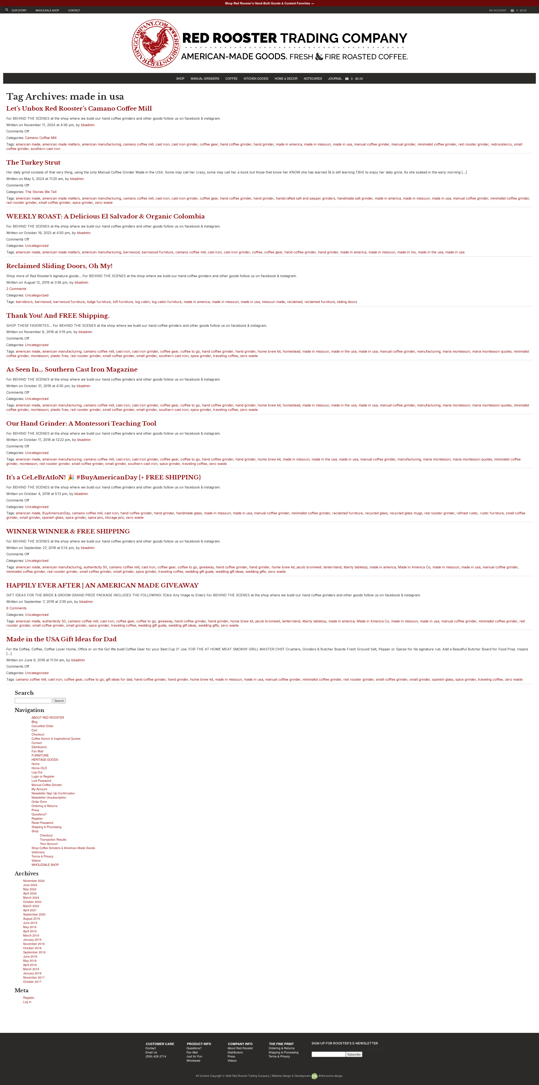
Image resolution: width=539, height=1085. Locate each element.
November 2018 (34, 944)
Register (37, 818)
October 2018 (32, 948)
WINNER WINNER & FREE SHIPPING (68, 531)
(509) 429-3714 (158, 1023)
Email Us (153, 1019)
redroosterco (501, 144)
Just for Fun (217, 1023)
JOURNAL (335, 78)
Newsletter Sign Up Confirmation (53, 793)
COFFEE (231, 78)
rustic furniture (492, 513)
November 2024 (34, 881)
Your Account (49, 844)
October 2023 (32, 902)
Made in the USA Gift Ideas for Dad (61, 639)
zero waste (104, 202)
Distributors (39, 747)
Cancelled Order (42, 726)
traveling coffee (225, 356)
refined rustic (467, 513)
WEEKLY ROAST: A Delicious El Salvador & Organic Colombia (105, 216)
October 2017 (32, 981)
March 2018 (31, 969)
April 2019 (30, 931)
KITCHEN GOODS (256, 78)
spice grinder (82, 202)
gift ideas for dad (119, 679)
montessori (39, 356)
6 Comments (16, 608)
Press (35, 810)
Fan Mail (37, 751)
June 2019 (30, 923)
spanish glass (52, 517)
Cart (34, 730)
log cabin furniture (166, 302)
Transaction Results (53, 839)
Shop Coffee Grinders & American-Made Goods (63, 848)
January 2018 (32, 973)
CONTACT (74, 10)
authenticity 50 (95, 567)
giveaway (206, 567)
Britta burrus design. (330, 1076)
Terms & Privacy (42, 856)
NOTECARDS (313, 78)
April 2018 (30, 965)
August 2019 (31, 918)
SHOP (180, 78)
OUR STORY (19, 10)
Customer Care (162, 1011)
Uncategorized (36, 245)
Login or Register (43, 776)
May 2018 (29, 960)
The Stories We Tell (40, 192)
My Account (497, 10)
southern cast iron (45, 149)
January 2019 (32, 939)
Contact (37, 743)
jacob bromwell (309, 567)
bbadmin (88, 125)
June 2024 (30, 885)
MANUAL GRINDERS (205, 78)
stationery (38, 852)
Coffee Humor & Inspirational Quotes (56, 738)
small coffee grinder (54, 202)
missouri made (273, 302)
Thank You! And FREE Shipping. (58, 315)
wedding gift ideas (229, 571)
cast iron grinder (185, 144)
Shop (35, 831)
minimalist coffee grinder (437, 144)
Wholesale (216, 1027)
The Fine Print (345, 1011)
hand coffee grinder (235, 144)
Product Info (222, 1011)
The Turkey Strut (33, 162)
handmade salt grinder (355, 198)
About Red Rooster (283, 1015)
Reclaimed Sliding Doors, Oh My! (59, 266)
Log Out (37, 772)
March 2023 (31, 906)
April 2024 (30, 893)
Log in (27, 1002)
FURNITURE (40, 755)
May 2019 (29, 927)
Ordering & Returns (44, 806)
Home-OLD (39, 768)
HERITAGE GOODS (45, 759)
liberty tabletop (356, 567)
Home (36, 764)
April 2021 (30, 910)
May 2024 (29, 889)
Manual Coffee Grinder (47, 785)
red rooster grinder (473, 144)
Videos (36, 860)
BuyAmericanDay (56, 513)
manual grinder (403, 144)
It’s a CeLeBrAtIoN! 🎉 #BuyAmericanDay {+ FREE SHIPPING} (103, 477)
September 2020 (34, 914)
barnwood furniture (157, 252)
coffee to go (190, 351)
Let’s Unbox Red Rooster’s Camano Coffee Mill (79, 108)
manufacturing (428, 351)
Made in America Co (414, 567)
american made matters (61, 144)
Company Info (283, 1011)
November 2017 (34, 977)
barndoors (24, 302)
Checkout (38, 734)
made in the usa (430, 252)
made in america (289, 144)
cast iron (162, 144)
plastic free (59, 356)
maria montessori (456, 351)
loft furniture (123, 302)
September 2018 (34, 952)
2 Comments (16, 289)
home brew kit (269, 351)
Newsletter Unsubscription (49, 797)
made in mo (406, 252)
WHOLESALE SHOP (47, 10)
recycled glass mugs (406, 513)
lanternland (332, 567)
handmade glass (189, 513)
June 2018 (30, 956)
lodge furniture (99, 302)
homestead (291, 351)
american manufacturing (101, 144)
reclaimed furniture (319, 302)
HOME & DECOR (286, 78)
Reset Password (42, 822)
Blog (34, 722)
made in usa (342, 144)
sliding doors (347, 302)
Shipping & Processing (46, 827)
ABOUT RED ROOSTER (48, 717)
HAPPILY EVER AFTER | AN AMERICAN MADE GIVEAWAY (102, 585)
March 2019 (31, 935)
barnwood (131, 252)
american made (28, 144)
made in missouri (317, 144)
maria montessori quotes (492, 351)
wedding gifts (255, 571)
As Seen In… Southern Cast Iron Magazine (71, 369)
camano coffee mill (138, 144)
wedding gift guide (199, 571)
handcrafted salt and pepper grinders (305, 198)
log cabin (142, 302)
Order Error (39, 801)
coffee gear (209, 144)
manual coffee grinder (371, 144)
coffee (257, 252)
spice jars (95, 517)
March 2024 (31, 897)
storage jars (114, 517)
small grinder (146, 356)
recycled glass (376, 513)
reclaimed (294, 302)
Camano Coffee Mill (40, 138)
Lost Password (41, 780)
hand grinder (263, 144)
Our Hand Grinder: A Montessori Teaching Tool (81, 423)
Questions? (39, 814)
